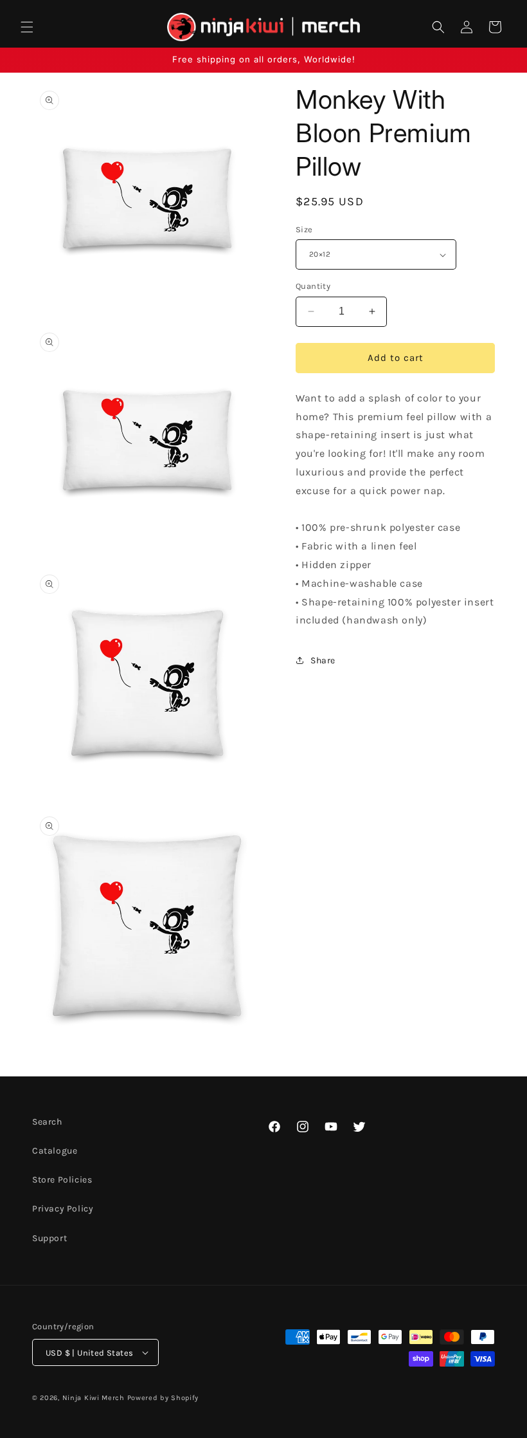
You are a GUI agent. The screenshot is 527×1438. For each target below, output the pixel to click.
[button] (27, 27)
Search (47, 1121)
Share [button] (322, 660)
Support (49, 1238)
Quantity (313, 286)
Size (304, 229)
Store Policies (62, 1179)
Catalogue (54, 1150)
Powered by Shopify (163, 1398)
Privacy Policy (62, 1208)
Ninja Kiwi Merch (93, 1398)
